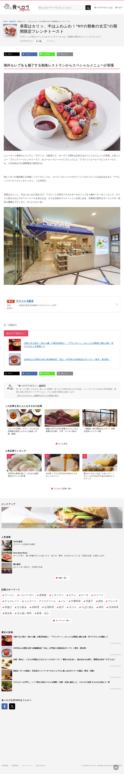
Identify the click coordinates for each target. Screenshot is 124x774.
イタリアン (58, 595)
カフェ (52, 41)
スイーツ (98, 595)
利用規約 (15, 765)
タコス (72, 607)
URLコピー (64, 54)
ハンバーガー (27, 595)
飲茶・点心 (43, 613)
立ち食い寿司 (24, 613)
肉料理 (35, 607)
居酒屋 (42, 595)
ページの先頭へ (116, 767)
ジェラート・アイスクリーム (40, 601)
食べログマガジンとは (103, 7)
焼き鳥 (8, 613)
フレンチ (113, 601)
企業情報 (5, 765)
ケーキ (84, 595)
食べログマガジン (17, 7)
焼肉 (100, 601)
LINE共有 (46, 54)
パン (63, 601)
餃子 (61, 607)
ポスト (9, 54)
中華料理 (76, 601)
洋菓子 (89, 601)
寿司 (101, 607)
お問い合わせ (41, 765)
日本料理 (113, 607)
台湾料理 (49, 607)
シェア (27, 54)
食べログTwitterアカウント (12, 706)
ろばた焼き (88, 607)
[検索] (88, 7)
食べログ (118, 7)
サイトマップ (27, 765)
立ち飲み (22, 607)
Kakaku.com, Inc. (90, 765)
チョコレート (12, 601)
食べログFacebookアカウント (5, 706)
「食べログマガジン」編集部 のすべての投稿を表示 (37, 395)
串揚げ (8, 607)
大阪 (40, 41)
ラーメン (9, 595)
